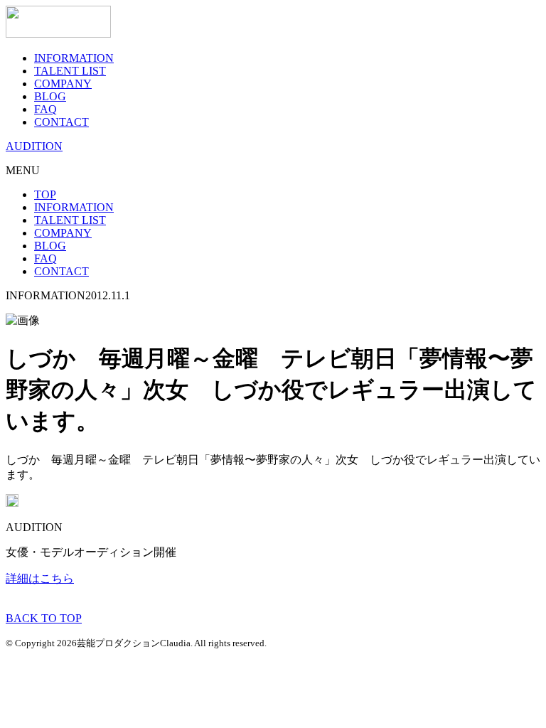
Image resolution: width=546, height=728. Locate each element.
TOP (45, 194)
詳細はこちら (40, 578)
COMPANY (63, 83)
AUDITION (34, 146)
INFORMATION (74, 58)
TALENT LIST (70, 71)
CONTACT (61, 122)
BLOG (50, 96)
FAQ (45, 109)
